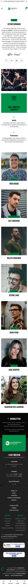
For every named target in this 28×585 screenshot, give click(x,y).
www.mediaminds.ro (17, 575)
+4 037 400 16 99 (14, 454)
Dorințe (24, 583)
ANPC (3, 535)
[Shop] (3, 581)
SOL (12, 538)
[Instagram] (15, 484)
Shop (3, 583)
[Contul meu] (10, 581)
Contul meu (10, 583)
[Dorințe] (24, 581)
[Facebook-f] (12, 484)
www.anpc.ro (5, 538)
